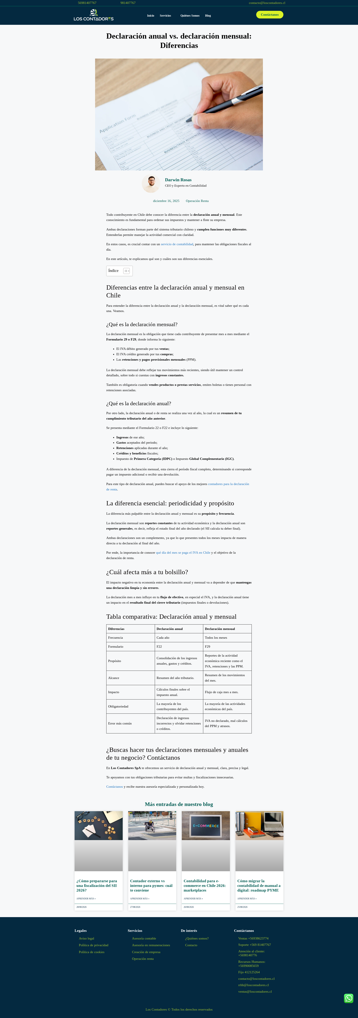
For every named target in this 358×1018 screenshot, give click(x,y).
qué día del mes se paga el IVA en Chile (183, 552)
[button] (167, 15)
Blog (208, 15)
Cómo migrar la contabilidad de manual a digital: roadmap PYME (259, 885)
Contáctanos (114, 786)
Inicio (150, 15)
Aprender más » (86, 898)
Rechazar (222, 1012)
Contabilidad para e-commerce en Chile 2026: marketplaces (205, 885)
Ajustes (243, 1012)
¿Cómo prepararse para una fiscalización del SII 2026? (96, 885)
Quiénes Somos (190, 15)
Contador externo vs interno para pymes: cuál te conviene (151, 885)
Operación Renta (197, 201)
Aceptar (200, 1012)
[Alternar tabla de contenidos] (124, 271)
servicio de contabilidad (177, 244)
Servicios (165, 15)
